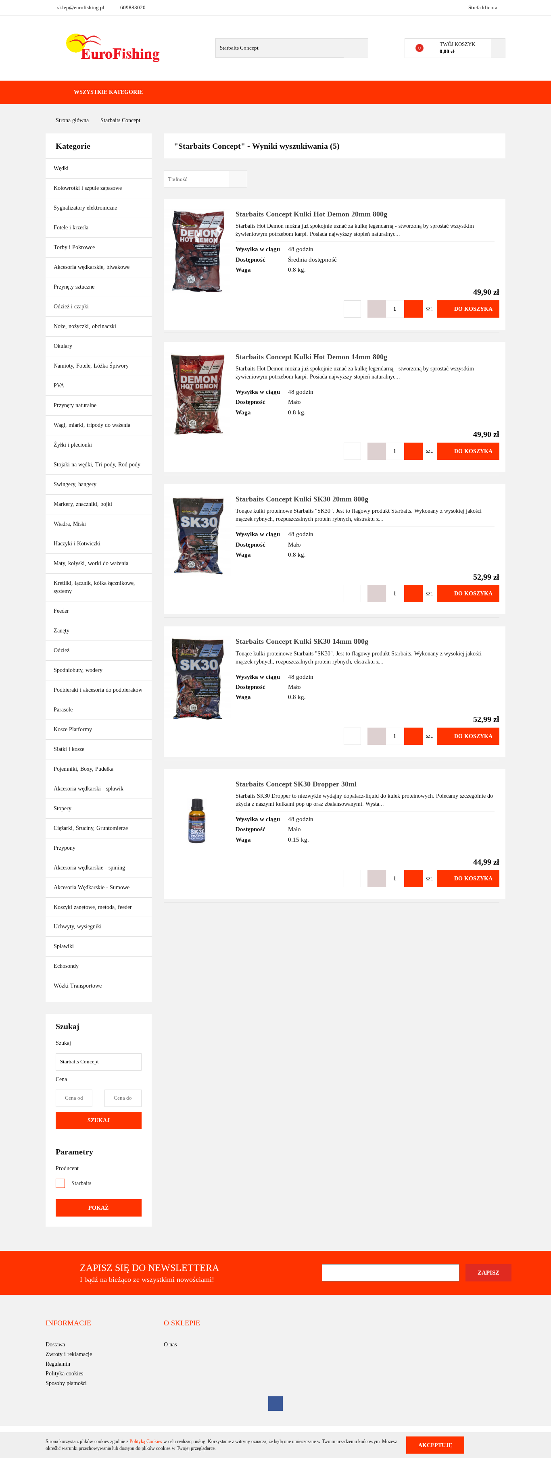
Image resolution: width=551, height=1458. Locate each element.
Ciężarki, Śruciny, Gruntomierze (91, 828)
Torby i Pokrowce (75, 247)
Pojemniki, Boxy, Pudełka (83, 769)
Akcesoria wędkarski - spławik (89, 789)
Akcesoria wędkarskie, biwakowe (92, 267)
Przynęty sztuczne (75, 287)
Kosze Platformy (73, 729)
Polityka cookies (64, 1374)
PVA (59, 386)
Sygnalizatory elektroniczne (85, 208)
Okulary (63, 346)
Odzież (62, 650)
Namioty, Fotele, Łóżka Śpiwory (92, 366)
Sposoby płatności (66, 1383)
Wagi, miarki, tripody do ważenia (92, 425)
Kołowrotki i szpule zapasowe (88, 188)
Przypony (65, 848)
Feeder (61, 611)
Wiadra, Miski (70, 524)
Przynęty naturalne (75, 405)
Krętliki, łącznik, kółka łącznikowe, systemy (94, 587)
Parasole (63, 710)
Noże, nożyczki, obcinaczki (85, 326)
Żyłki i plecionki (74, 445)
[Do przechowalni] (352, 309)
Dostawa (55, 1345)
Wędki (62, 168)
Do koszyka (473, 309)
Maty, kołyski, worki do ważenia (91, 563)
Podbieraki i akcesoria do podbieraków (98, 690)
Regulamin (58, 1364)
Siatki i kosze (69, 749)
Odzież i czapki (72, 307)
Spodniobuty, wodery (78, 670)
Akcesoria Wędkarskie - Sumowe (92, 887)
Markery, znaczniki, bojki (83, 504)
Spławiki (64, 946)
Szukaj (99, 1120)
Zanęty (61, 631)
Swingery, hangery (75, 484)
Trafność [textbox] (177, 179)
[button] (68, 1323)
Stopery (62, 808)
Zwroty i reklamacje (69, 1354)
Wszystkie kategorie (107, 92)
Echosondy (66, 966)
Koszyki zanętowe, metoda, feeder (93, 907)
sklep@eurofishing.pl (80, 7)
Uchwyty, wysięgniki (78, 926)
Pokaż (98, 1208)
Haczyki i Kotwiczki (78, 544)
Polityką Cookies (145, 1441)
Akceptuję (435, 1445)
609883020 (133, 7)
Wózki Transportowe (78, 986)
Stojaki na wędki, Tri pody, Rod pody (97, 465)
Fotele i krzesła (71, 228)
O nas (170, 1345)
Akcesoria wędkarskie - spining (90, 868)
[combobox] (205, 179)
